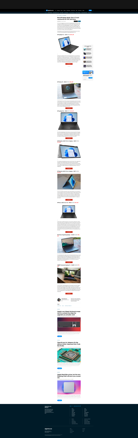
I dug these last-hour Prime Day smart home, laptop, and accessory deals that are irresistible (89, 50)
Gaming (73, 411)
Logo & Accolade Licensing (75, 423)
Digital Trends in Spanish (87, 422)
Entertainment (73, 414)
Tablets (85, 408)
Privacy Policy (85, 79)
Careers (70, 428)
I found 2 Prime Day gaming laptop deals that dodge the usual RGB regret (89, 66)
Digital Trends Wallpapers (87, 421)
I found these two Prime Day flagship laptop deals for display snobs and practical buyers (88, 54)
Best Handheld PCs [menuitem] (66, 12)
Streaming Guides (86, 412)
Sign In (90, 10)
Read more (59, 336)
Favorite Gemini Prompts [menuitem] (84, 12)
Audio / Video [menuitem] (73, 10)
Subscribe (90, 77)
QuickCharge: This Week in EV (68, 305)
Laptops (63, 305)
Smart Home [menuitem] (80, 10)
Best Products (85, 413)
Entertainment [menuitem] (68, 10)
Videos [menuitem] (83, 10)
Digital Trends (48, 11)
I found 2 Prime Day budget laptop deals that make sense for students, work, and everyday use (89, 62)
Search (93, 10)
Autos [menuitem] (76, 10)
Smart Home (73, 413)
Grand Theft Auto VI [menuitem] (50, 12)
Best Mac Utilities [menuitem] (62, 12)
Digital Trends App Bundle (87, 423)
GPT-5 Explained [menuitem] (90, 12)
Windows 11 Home (77, 135)
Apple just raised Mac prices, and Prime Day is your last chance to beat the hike (89, 58)
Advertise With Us (74, 421)
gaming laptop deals (71, 32)
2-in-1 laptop (77, 161)
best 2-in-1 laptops (74, 25)
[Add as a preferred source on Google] (76, 21)
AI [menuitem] (55, 10)
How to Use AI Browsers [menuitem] (72, 12)
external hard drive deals (67, 61)
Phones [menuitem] (62, 10)
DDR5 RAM (73, 289)
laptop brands (72, 23)
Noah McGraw (59, 21)
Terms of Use (71, 432)
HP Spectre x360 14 (72, 196)
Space (85, 411)
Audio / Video (73, 412)
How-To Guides (86, 414)
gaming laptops (67, 25)
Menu (45, 10)
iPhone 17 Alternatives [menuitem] (78, 12)
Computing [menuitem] (58, 10)
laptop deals (65, 32)
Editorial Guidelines (74, 422)
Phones (72, 408)
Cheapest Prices (59, 305)
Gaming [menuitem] (64, 10)
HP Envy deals (69, 29)
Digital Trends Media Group (48, 435)
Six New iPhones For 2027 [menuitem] (56, 12)
